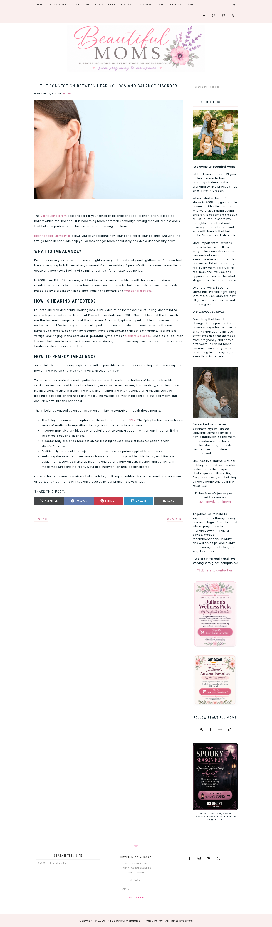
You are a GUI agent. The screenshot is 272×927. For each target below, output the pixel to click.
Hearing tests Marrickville (52, 236)
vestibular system (54, 216)
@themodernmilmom (215, 501)
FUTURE (174, 518)
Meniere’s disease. (138, 336)
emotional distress (137, 291)
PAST (42, 518)
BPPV (132, 420)
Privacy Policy (153, 921)
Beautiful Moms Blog (136, 48)
